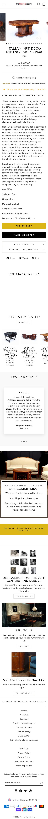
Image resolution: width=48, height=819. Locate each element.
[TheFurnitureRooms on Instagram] (16, 790)
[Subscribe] (41, 782)
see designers (24, 596)
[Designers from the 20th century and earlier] (24, 562)
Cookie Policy (24, 757)
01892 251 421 (24, 736)
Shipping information (24, 250)
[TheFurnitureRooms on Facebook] (20, 790)
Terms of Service (24, 727)
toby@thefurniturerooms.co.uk (24, 740)
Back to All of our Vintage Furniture (25, 529)
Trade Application (24, 765)
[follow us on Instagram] (24, 664)
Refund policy (24, 731)
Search (24, 710)
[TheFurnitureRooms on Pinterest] (30, 790)
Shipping (26, 66)
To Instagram (24, 693)
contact (24, 646)
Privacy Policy (24, 753)
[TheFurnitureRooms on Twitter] (25, 790)
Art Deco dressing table (19, 399)
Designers (24, 719)
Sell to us (24, 749)
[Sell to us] (24, 615)
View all (24, 323)
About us (24, 715)
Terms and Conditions (24, 761)
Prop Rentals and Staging (24, 723)
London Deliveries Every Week (23, 702)
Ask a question (24, 244)
